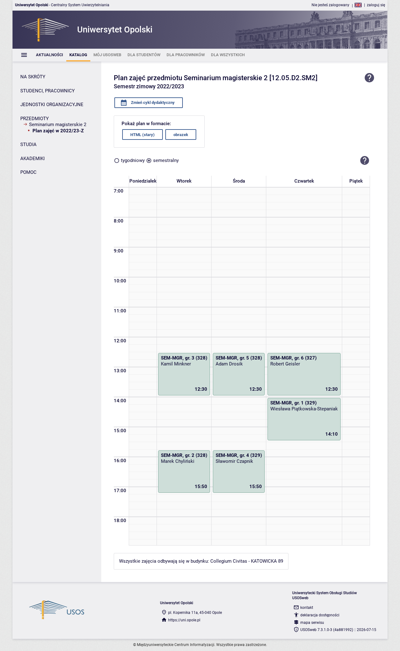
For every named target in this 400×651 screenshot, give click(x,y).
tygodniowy (133, 160)
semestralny (166, 160)
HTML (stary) (142, 134)
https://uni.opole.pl (184, 620)
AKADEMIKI (32, 158)
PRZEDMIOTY (34, 118)
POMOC (28, 172)
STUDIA (28, 144)
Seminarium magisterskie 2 (57, 124)
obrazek (180, 134)
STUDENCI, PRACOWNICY (47, 91)
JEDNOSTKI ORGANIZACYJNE (51, 104)
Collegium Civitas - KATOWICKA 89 (246, 561)
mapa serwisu (312, 622)
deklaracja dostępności (319, 615)
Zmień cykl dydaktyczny (152, 102)
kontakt (306, 607)
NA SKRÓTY (32, 77)
